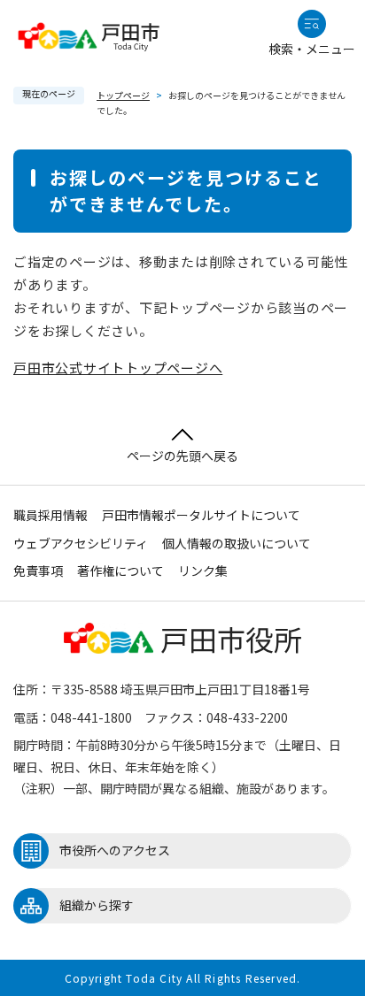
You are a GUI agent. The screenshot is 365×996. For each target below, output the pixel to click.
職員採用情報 (50, 515)
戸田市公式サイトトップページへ (117, 367)
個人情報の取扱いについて (236, 543)
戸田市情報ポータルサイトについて (201, 515)
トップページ (123, 95)
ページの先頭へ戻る (182, 455)
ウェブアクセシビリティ (80, 543)
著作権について (120, 570)
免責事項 (38, 570)
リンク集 (203, 570)
